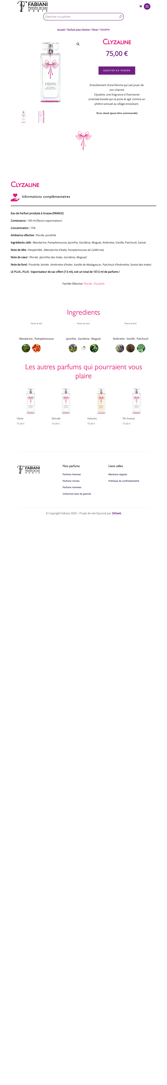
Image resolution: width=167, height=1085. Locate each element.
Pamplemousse (44, 338)
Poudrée (99, 283)
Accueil (61, 29)
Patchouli (142, 338)
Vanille (131, 338)
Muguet (96, 338)
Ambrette (119, 338)
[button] (78, 44)
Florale (88, 283)
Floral (95, 29)
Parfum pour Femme (78, 29)
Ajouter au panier (116, 70)
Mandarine (26, 338)
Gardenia (83, 338)
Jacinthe (71, 338)
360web (116, 513)
